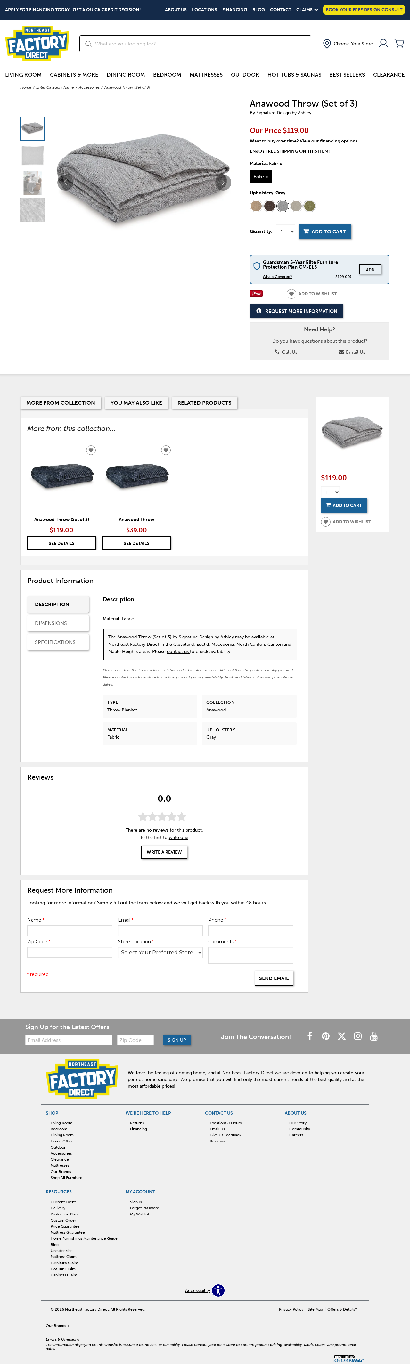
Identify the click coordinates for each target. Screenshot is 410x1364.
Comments (222, 942)
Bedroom (167, 74)
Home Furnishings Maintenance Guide (84, 1238)
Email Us (355, 352)
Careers (296, 1135)
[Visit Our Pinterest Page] (326, 1036)
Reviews (217, 1141)
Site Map (315, 1309)
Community (299, 1129)
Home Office (62, 1141)
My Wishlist (139, 1214)
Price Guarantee (65, 1226)
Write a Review (164, 852)
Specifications (55, 642)
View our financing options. (329, 141)
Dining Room (126, 74)
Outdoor (245, 74)
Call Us (289, 352)
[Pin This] (256, 295)
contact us (178, 651)
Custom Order (63, 1220)
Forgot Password (144, 1208)
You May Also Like (136, 403)
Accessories (89, 87)
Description (52, 604)
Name (35, 920)
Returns (137, 1123)
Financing (234, 10)
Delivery (58, 1208)
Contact (280, 10)
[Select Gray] (282, 206)
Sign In (136, 1202)
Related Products (204, 403)
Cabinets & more (74, 74)
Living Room (23, 74)
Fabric (260, 176)
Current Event (63, 1202)
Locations (204, 10)
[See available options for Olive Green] (309, 206)
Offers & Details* (342, 1309)
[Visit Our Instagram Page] (358, 1036)
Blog (258, 10)
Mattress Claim (64, 1256)
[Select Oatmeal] (296, 206)
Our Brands (61, 1171)
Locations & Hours (226, 1123)
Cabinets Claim (64, 1275)
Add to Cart (329, 232)
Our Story (298, 1123)
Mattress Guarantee (68, 1232)
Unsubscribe (62, 1250)
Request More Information (301, 311)
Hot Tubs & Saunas (294, 74)
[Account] (383, 44)
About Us (176, 10)
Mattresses (206, 74)
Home (25, 87)
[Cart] (399, 44)
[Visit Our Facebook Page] (310, 1036)
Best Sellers (347, 74)
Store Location (136, 942)
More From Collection (60, 403)
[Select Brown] (269, 206)
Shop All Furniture (66, 1177)
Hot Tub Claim (63, 1269)
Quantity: (261, 231)
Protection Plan (64, 1214)
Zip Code (38, 942)
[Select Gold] (256, 206)
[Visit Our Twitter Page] (342, 1036)
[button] (347, 43)
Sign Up (177, 1040)
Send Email (274, 978)
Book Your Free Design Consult (364, 9)
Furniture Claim (64, 1263)
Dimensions (51, 623)
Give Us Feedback (225, 1135)
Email (125, 920)
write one (178, 837)
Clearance (389, 74)
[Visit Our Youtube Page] (374, 1036)
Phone (217, 920)
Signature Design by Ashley (283, 112)
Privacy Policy (291, 1309)
